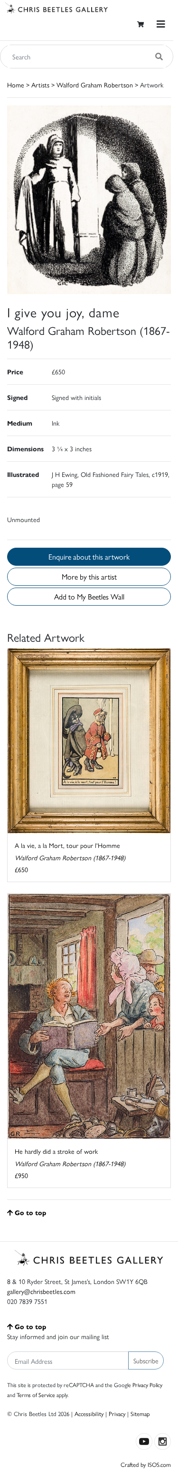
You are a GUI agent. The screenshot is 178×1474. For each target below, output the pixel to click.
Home (15, 84)
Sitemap (140, 1413)
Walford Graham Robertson (94, 84)
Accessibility (89, 1413)
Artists (40, 84)
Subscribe (146, 1360)
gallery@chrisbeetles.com (41, 1291)
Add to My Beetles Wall (89, 596)
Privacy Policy (147, 1384)
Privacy (117, 1413)
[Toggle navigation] (160, 24)
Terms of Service (36, 1394)
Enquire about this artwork (89, 556)
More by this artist (89, 576)
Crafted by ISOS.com (146, 1464)
